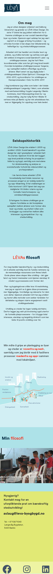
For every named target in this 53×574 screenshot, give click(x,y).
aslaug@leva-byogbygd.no (24, 513)
